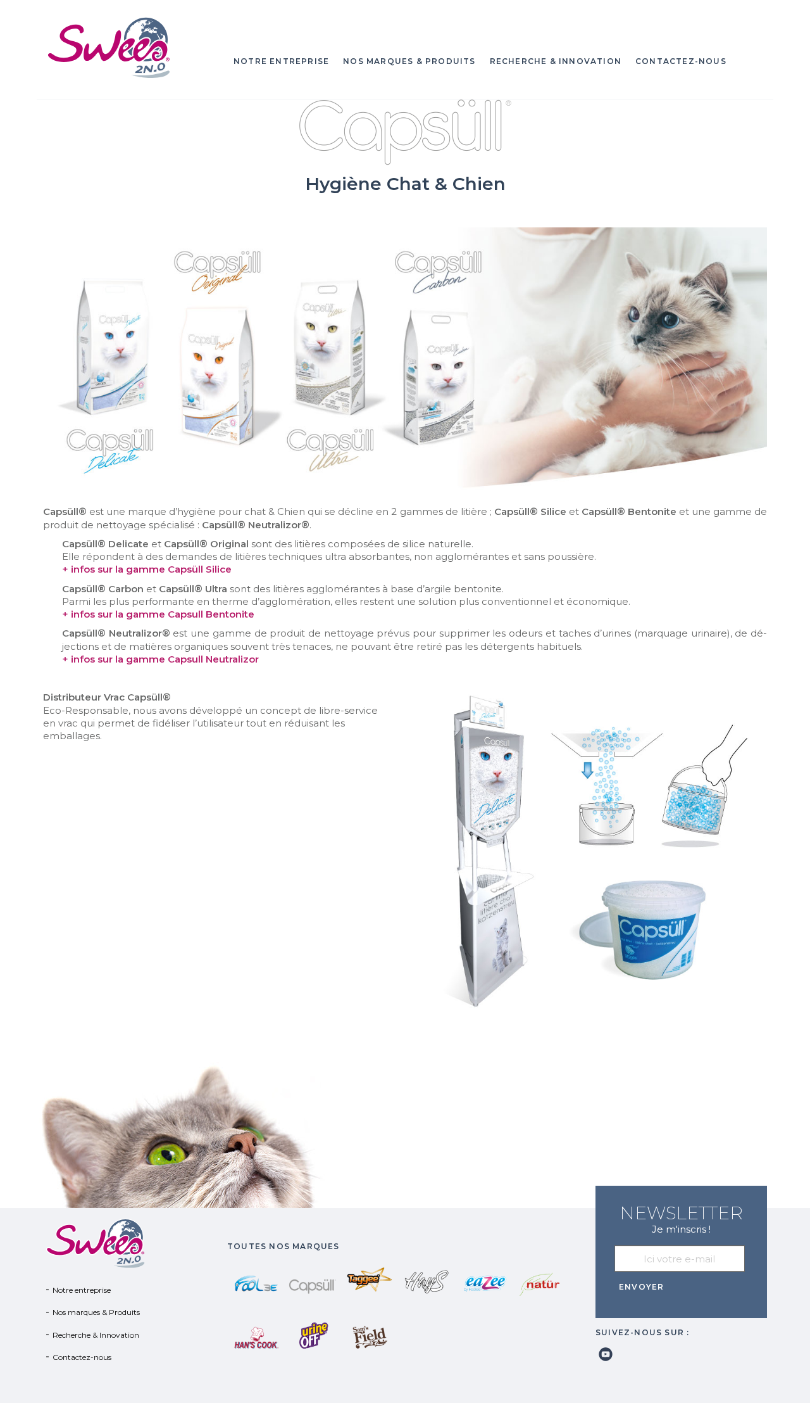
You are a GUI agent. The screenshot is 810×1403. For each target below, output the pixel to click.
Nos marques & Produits (409, 61)
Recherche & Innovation (555, 61)
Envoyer (641, 1287)
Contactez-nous (680, 61)
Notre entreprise (281, 61)
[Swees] (129, 47)
